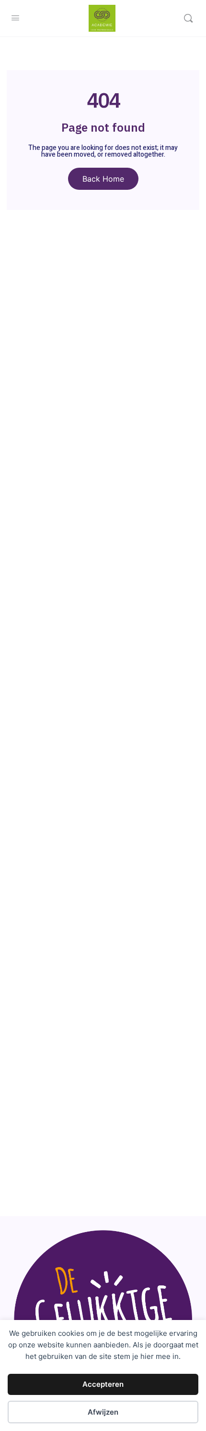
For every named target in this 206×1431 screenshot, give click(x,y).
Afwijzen (103, 1412)
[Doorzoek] (188, 18)
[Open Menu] (15, 17)
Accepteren (103, 1384)
